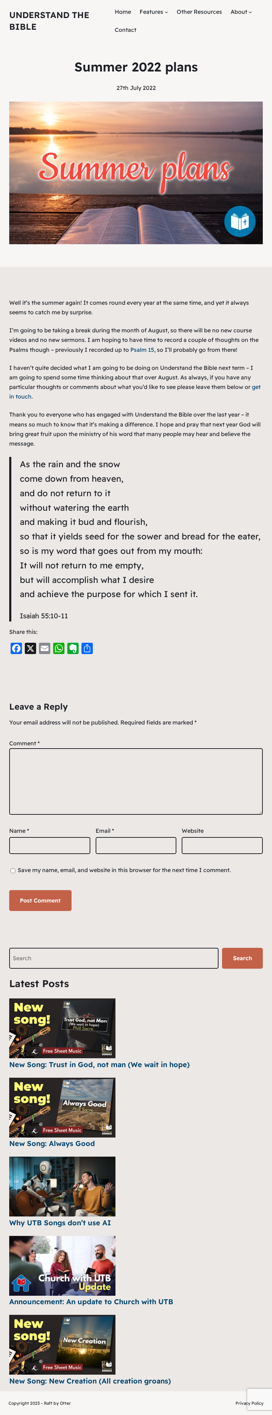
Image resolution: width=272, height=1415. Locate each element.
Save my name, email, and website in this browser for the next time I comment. (124, 869)
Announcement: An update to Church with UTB (91, 1301)
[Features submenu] (166, 12)
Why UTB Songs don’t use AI (60, 1222)
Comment (24, 743)
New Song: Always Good (52, 1143)
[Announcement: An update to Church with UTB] (62, 1266)
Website (193, 830)
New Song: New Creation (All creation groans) (90, 1380)
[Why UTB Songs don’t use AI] (62, 1186)
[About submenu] (250, 12)
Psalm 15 (142, 349)
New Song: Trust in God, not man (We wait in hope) (99, 1064)
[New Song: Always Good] (62, 1108)
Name (19, 830)
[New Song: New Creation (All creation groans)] (62, 1345)
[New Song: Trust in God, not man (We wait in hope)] (62, 1028)
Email (105, 830)
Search (242, 958)
